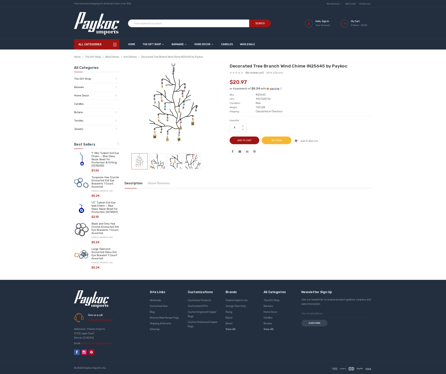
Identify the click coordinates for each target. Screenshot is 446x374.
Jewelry (78, 129)
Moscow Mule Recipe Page (164, 317)
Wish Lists (350, 3)
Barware (178, 44)
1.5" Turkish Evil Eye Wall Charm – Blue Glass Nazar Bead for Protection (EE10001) (104, 207)
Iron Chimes (130, 56)
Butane (78, 112)
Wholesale (247, 44)
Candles (227, 44)
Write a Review (274, 72)
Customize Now (159, 306)
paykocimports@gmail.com (96, 343)
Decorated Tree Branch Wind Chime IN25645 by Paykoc (172, 56)
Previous (113, 144)
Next (118, 144)
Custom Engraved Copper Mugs (202, 314)
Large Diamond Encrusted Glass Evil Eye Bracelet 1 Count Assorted (104, 253)
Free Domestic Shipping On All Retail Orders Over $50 (102, 3)
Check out (364, 3)
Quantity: (234, 120)
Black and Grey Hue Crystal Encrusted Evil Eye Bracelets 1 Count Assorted (105, 228)
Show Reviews (159, 183)
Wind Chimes (112, 56)
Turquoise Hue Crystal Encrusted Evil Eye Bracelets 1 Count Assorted (105, 182)
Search (260, 23)
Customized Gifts (198, 306)
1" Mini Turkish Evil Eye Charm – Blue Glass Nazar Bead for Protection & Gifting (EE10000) (105, 159)
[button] (301, 88)
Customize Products (199, 300)
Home (131, 44)
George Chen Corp (236, 306)
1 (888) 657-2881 (100, 320)
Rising (229, 312)
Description (134, 183)
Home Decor (202, 44)
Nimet (229, 323)
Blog (152, 312)
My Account (333, 3)
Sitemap (155, 329)
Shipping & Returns (160, 323)
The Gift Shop (152, 44)
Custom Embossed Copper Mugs (203, 324)
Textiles (78, 120)
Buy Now (277, 140)
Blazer (229, 317)
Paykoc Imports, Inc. (237, 300)
